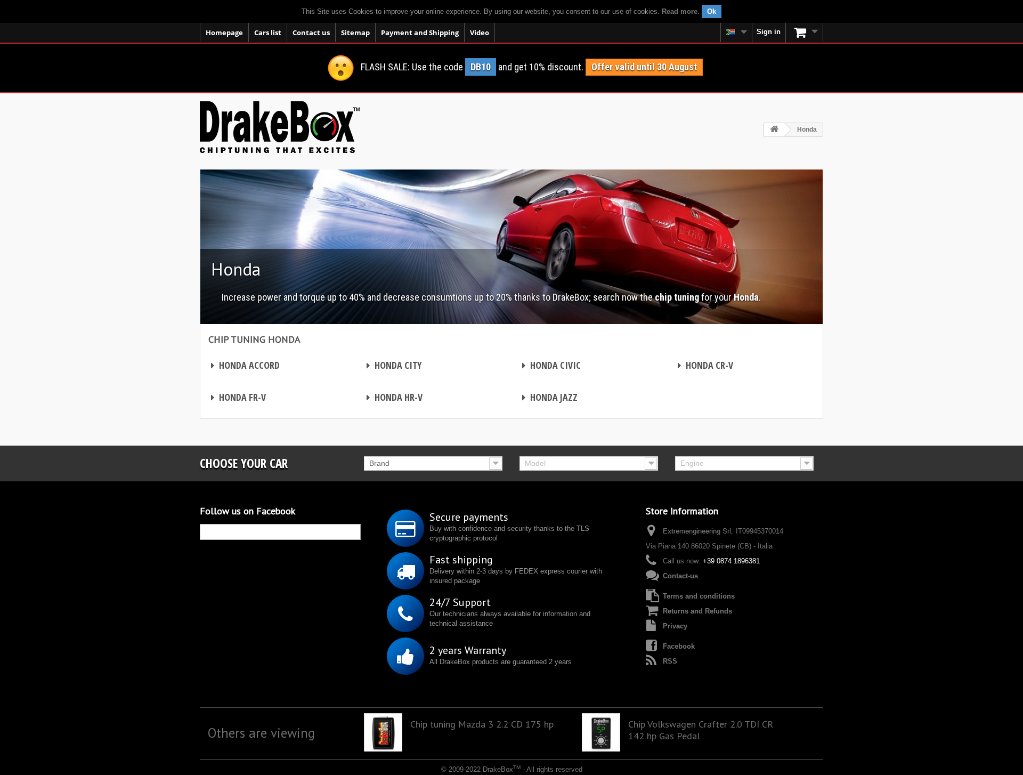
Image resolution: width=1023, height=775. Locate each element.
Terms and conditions (699, 596)
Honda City (394, 365)
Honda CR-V (705, 365)
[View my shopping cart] (804, 32)
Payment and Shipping (420, 32)
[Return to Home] (774, 129)
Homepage (224, 32)
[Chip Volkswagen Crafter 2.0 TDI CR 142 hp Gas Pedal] (601, 732)
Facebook (679, 646)
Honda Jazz (550, 397)
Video (479, 32)
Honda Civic (551, 365)
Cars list (267, 32)
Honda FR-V (238, 397)
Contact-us (680, 576)
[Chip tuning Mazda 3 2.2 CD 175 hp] (383, 732)
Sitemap (355, 32)
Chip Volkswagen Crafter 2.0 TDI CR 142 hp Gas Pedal (700, 730)
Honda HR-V (395, 397)
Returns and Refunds (697, 611)
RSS (670, 661)
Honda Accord (245, 365)
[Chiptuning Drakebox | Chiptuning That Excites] (280, 127)
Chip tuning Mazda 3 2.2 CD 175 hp (482, 724)
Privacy (675, 626)
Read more (679, 11)
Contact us (311, 32)
